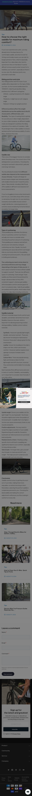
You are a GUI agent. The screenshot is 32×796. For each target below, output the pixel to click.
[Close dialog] (31, 389)
